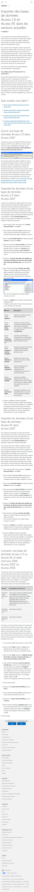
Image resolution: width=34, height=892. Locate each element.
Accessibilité (25, 886)
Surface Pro (4, 732)
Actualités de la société (6, 860)
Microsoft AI (4, 806)
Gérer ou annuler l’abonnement (17, 879)
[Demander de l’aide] (5, 2)
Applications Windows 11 (7, 750)
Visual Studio (4, 850)
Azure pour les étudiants (7, 799)
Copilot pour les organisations (8, 739)
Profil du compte (5, 757)
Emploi (3, 857)
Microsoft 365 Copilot (6, 819)
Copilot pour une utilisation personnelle (10, 742)
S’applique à (5, 31)
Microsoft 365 (5, 745)
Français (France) (7, 870)
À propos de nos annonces (7, 886)
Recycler (3, 770)
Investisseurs (4, 865)
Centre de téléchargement (7, 760)
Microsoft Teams (5, 822)
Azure (3, 811)
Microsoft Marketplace (6, 842)
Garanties (4, 773)
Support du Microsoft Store (7, 762)
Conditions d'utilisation (6, 884)
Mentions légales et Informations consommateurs (12, 881)
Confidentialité (26, 881)
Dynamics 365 (5, 814)
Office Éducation (5, 791)
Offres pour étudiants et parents (8, 796)
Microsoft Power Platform (7, 845)
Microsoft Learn (5, 834)
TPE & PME (4, 824)
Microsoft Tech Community (7, 840)
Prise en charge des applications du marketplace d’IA (12, 837)
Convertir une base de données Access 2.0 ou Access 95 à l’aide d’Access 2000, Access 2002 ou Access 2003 (18, 123)
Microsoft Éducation (6, 780)
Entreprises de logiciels (6, 847)
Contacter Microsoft (6, 879)
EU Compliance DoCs (18, 886)
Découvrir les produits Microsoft (8, 747)
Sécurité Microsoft (5, 809)
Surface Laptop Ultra (6, 737)
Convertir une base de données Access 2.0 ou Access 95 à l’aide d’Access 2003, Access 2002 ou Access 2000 (16, 180)
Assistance (4, 6)
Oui (12, 723)
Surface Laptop (5, 734)
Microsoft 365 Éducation (7, 788)
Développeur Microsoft (6, 832)
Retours (3, 765)
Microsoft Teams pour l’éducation (8, 786)
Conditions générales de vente (18, 884)
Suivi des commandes (6, 768)
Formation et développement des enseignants (11, 793)
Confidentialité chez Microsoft (8, 863)
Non (21, 723)
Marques (27, 884)
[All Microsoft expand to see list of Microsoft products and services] (2, 2)
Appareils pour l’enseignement (8, 783)
